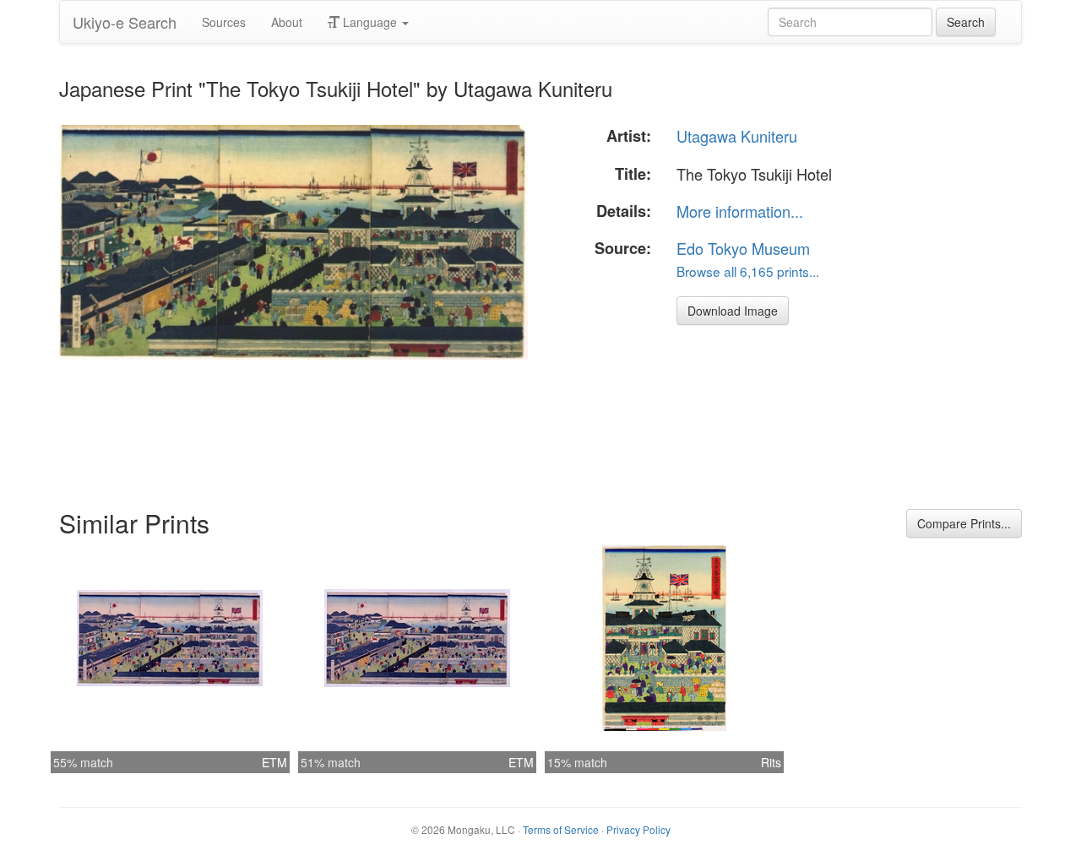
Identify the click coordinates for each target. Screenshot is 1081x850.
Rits (771, 762)
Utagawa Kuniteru (736, 136)
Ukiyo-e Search (125, 22)
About (286, 22)
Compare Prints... (964, 523)
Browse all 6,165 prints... (747, 271)
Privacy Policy (638, 829)
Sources (224, 22)
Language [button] (370, 22)
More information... (739, 211)
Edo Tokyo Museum (743, 248)
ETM (274, 762)
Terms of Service (561, 829)
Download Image (732, 310)
